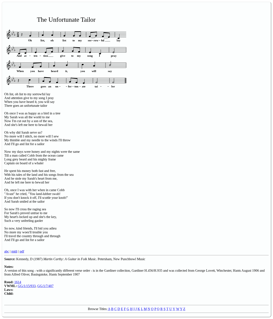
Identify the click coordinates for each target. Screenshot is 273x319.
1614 (17, 282)
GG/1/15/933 (27, 286)
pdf (22, 251)
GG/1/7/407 (45, 286)
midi (14, 251)
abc (6, 251)
